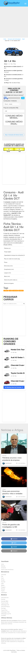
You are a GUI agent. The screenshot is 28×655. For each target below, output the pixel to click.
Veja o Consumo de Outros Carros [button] (14, 134)
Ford (2, 578)
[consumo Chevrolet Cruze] (7, 367)
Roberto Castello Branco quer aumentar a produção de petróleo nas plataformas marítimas (13, 622)
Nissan (3, 585)
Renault (3, 589)
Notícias (3, 566)
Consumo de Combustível (14, 39)
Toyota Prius (4, 610)
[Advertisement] (14, 21)
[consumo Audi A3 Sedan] (7, 359)
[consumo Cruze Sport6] (7, 382)
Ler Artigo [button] (14, 477)
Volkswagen (4, 592)
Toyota (3, 590)
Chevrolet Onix (4, 597)
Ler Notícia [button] (15, 443)
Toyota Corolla (4, 603)
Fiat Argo (3, 608)
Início (5, 39)
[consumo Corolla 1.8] (7, 374)
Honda (2, 580)
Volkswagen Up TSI (6, 613)
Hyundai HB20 (4, 601)
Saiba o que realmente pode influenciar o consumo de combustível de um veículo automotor (14, 631)
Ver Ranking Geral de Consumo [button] (13, 387)
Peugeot (3, 587)
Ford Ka (3, 599)
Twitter (14, 543)
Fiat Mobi (3, 615)
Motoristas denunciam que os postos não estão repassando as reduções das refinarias (13, 641)
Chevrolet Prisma (5, 606)
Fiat (2, 576)
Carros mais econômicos (7, 569)
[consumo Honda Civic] (7, 351)
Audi (23, 39)
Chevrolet (3, 574)
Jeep (2, 583)
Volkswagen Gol (5, 604)
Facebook (14, 539)
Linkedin (15, 547)
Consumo (3, 567)
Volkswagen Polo (5, 612)
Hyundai (3, 581)
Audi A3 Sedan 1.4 (18, 357)
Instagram (14, 551)
